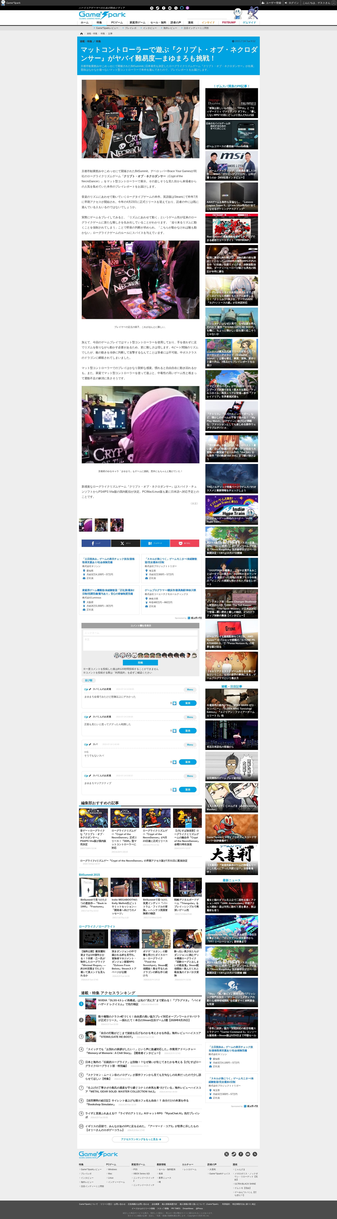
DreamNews (188, 1208)
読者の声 (176, 22)
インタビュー (150, 28)
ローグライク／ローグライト (97, 926)
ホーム (85, 22)
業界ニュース (165, 1178)
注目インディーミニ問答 (196, 28)
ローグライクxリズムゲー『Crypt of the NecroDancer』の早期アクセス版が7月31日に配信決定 (133, 862)
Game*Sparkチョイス (219, 1173)
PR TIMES (175, 1208)
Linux (110, 1178)
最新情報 (161, 1164)
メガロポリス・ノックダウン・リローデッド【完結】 (246, 1176)
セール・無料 (158, 22)
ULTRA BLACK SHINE (245, 1184)
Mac (110, 1173)
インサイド (208, 22)
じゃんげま (240, 1169)
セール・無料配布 (167, 1169)
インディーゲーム (116, 1182)
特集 (99, 22)
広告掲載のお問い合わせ (138, 1204)
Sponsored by (180, 618)
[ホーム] (81, 33)
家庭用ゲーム (138, 22)
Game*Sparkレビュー (107, 28)
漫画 (190, 22)
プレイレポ (130, 28)
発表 (161, 1173)
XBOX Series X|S (141, 1173)
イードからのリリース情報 (143, 1208)
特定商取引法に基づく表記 (244, 1204)
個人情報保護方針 (169, 1204)
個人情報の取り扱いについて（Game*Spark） (200, 1204)
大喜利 (212, 1169)
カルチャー (187, 1164)
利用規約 (226, 1204)
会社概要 (155, 1204)
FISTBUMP (229, 22)
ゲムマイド (249, 22)
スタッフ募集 (163, 1208)
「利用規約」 (120, 672)
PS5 (135, 1169)
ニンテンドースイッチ (143, 1185)
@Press (199, 1208)
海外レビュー (170, 28)
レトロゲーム (190, 1169)
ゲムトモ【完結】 (243, 1188)
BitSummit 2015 (89, 874)
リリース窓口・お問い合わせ (112, 1204)
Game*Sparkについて (88, 1204)
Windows (112, 1169)
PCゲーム (117, 22)
